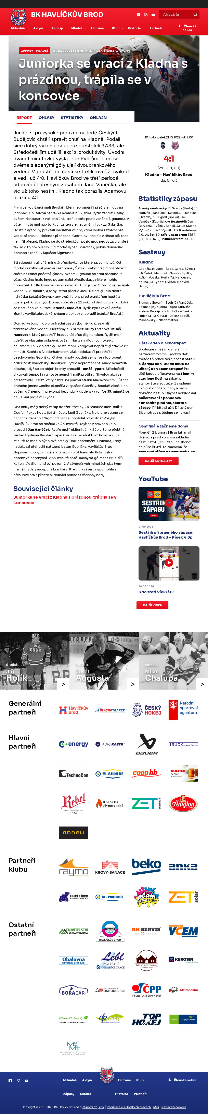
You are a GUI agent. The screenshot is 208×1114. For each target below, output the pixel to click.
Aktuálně (70, 1080)
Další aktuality (158, 461)
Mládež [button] (77, 28)
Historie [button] (135, 28)
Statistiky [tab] (72, 118)
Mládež (85, 1094)
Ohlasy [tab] (46, 118)
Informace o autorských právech (129, 1107)
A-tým (87, 1080)
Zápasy (68, 1094)
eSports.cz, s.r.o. (93, 1107)
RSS (156, 1107)
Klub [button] (116, 28)
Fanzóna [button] (97, 28)
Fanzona (124, 1080)
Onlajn (98, 118)
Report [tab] (24, 118)
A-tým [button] (38, 28)
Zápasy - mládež (34, 50)
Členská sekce (189, 28)
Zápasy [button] (57, 28)
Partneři (156, 28)
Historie (121, 1094)
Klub (140, 1080)
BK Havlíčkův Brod (67, 15)
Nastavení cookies (173, 1107)
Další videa (152, 605)
